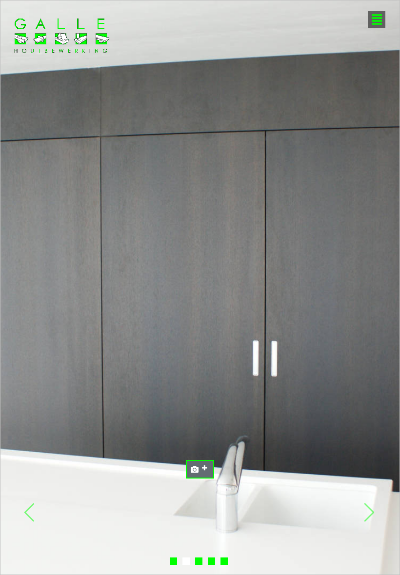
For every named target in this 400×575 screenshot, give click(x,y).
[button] (30, 512)
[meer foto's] (200, 469)
